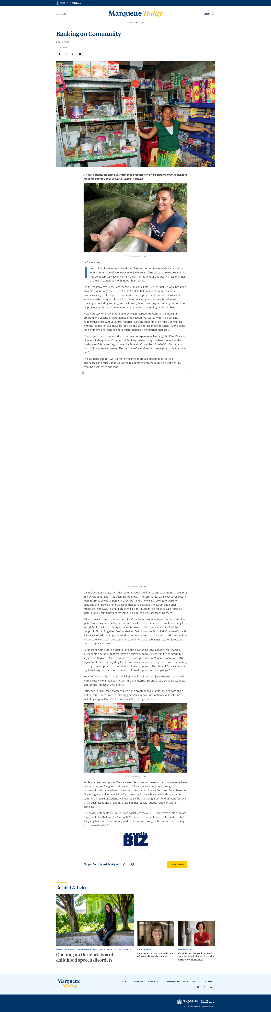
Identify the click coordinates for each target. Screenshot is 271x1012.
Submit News (153, 981)
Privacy (208, 981)
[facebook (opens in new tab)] (191, 987)
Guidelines (138, 981)
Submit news (177, 864)
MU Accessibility (190, 981)
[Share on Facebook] (59, 54)
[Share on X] (66, 54)
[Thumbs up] (124, 864)
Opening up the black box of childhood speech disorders (84, 957)
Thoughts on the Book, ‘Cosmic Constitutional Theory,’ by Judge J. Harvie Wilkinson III (196, 956)
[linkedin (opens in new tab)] (211, 987)
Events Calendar (171, 981)
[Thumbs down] (133, 864)
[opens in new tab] (68, 3)
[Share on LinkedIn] (73, 54)
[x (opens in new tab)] (204, 987)
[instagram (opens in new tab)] (197, 987)
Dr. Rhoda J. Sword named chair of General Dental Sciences (155, 955)
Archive (125, 981)
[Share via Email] (80, 54)
